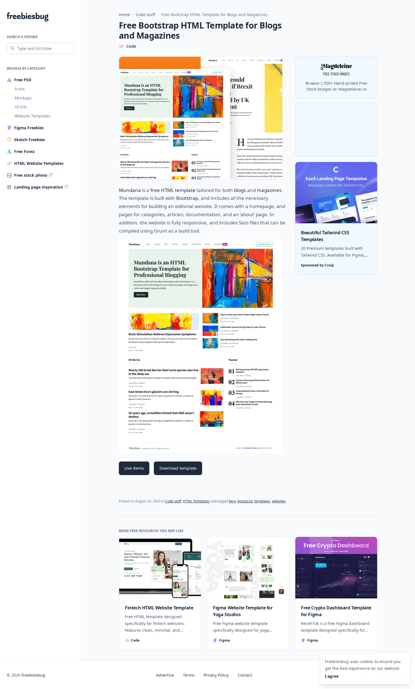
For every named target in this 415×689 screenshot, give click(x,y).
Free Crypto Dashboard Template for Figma (336, 611)
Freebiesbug (33, 675)
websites (279, 501)
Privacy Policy (216, 675)
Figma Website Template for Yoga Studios (243, 611)
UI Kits (21, 107)
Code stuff (145, 14)
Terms (189, 675)
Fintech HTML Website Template (159, 608)
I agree (331, 676)
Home (124, 14)
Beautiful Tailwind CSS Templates (325, 236)
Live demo (134, 468)
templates (262, 501)
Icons (20, 88)
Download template (178, 468)
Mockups (23, 97)
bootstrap (245, 501)
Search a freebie (22, 36)
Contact (245, 675)
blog (232, 501)
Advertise (165, 675)
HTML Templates (196, 501)
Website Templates (33, 116)
